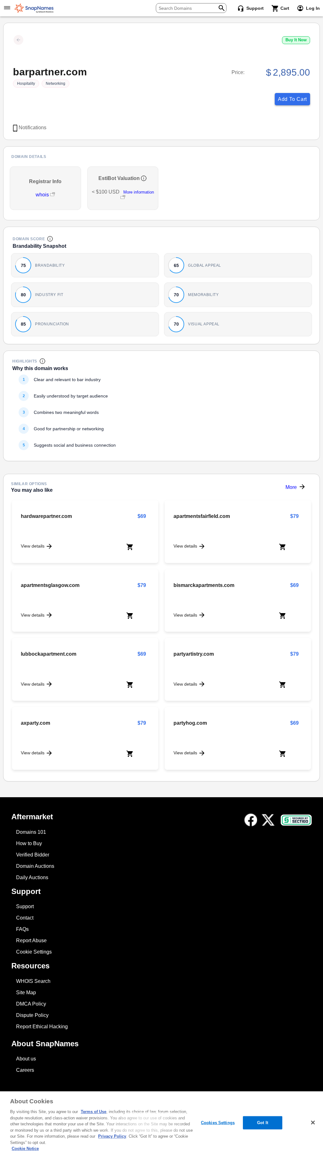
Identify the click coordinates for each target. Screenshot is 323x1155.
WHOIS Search (33, 981)
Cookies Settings (218, 1122)
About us (26, 1058)
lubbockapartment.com (48, 654)
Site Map (26, 992)
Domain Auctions (35, 866)
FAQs (22, 929)
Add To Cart (292, 99)
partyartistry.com (193, 654)
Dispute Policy (32, 1015)
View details (32, 545)
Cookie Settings (34, 952)
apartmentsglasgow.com (50, 585)
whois (43, 194)
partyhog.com (190, 723)
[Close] (313, 1122)
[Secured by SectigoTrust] (296, 820)
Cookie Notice (25, 1148)
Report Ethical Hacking (42, 1026)
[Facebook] (250, 820)
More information (138, 192)
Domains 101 (31, 832)
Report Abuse (31, 940)
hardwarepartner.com (46, 516)
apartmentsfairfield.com (201, 516)
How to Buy (29, 843)
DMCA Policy (31, 1004)
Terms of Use (93, 1111)
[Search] (222, 7)
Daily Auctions (32, 877)
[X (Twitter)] (268, 820)
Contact (24, 917)
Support (25, 906)
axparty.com (35, 723)
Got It (262, 1122)
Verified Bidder (32, 854)
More (291, 487)
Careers (25, 1070)
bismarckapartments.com (203, 585)
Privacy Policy (112, 1136)
